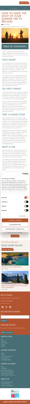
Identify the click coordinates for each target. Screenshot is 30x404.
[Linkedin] (10, 307)
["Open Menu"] (2, 3)
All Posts (15, 236)
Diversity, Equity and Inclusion (8, 375)
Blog (2, 339)
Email (2, 314)
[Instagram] (6, 307)
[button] (26, 46)
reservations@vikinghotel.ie (7, 301)
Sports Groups (4, 343)
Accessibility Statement (6, 360)
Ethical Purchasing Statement (7, 372)
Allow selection (15, 224)
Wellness (3, 346)
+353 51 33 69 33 (5, 303)
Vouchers (3, 344)
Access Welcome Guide (6, 356)
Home (3, 26)
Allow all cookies (15, 220)
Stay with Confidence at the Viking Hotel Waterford (14, 286)
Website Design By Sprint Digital (15, 402)
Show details (22, 215)
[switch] (26, 202)
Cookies (3, 355)
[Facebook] (2, 307)
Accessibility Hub (5, 358)
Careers (2, 367)
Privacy (2, 353)
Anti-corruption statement (7, 373)
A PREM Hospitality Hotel (7, 382)
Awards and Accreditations (7, 385)
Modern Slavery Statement (7, 370)
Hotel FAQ (3, 341)
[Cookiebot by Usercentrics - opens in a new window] (22, 174)
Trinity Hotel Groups (5, 384)
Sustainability (4, 368)
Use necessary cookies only (15, 229)
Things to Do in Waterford (11, 267)
